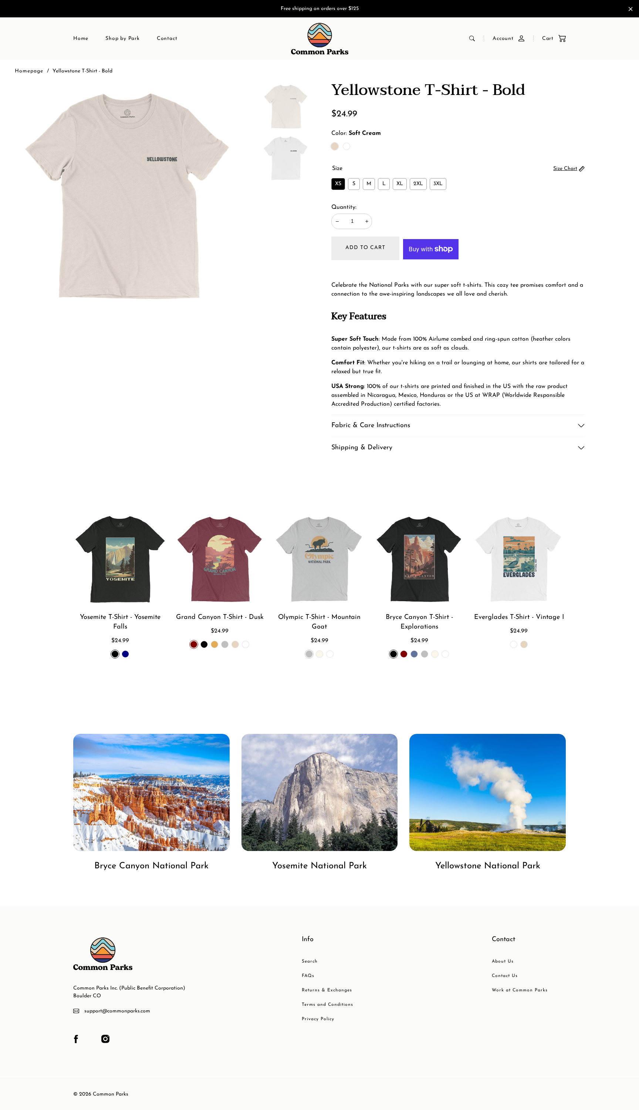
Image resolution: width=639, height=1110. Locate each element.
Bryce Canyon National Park (151, 866)
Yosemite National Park (319, 866)
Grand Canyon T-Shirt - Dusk (220, 617)
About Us (503, 961)
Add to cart (365, 248)
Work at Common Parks (520, 990)
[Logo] (319, 38)
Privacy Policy (318, 1019)
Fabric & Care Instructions (370, 425)
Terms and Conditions (327, 1004)
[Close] (631, 9)
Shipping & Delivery (361, 448)
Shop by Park (122, 38)
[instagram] (105, 1039)
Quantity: (343, 207)
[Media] (128, 195)
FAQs (308, 976)
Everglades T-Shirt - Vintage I (519, 617)
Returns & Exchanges (327, 990)
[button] (550, 38)
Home (80, 38)
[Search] (472, 38)
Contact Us (505, 976)
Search (310, 961)
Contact (167, 38)
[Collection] (151, 792)
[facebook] (76, 1039)
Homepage (29, 71)
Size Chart (565, 168)
